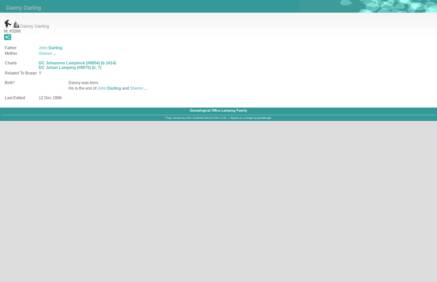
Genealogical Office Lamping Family (218, 110)
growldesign (264, 117)
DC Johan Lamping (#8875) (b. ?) (70, 67)
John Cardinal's (195, 117)
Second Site (212, 117)
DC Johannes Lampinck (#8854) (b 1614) (77, 63)
